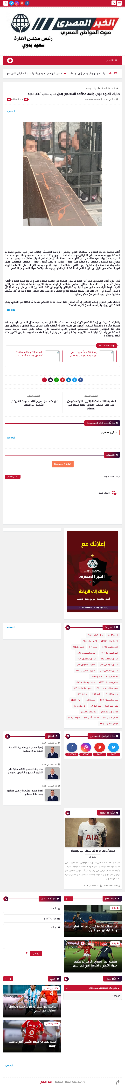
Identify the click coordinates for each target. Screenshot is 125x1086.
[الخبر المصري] (62, 30)
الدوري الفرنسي (109, 670)
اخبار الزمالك (109, 641)
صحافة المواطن (109, 700)
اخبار (113, 635)
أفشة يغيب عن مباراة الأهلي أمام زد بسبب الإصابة (32, 1043)
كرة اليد (95, 706)
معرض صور (110, 717)
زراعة (96, 694)
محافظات (89, 712)
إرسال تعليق (12, 477)
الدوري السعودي (86, 664)
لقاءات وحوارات (109, 712)
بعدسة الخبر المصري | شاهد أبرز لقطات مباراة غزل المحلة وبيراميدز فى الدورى (95, 963)
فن (75, 700)
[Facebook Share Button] (80, 379)
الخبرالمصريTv (109, 653)
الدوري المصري (85, 670)
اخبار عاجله (90, 641)
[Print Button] (44, 379)
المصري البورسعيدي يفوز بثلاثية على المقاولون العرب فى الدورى (56, 73)
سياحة (82, 694)
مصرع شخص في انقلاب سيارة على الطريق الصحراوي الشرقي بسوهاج (25, 771)
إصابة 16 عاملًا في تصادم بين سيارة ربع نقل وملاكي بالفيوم (83, 353)
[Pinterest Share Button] (68, 379)
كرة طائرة (79, 706)
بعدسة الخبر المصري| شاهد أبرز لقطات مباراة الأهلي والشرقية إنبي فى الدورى (94, 928)
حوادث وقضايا (91, 88)
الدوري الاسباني (86, 653)
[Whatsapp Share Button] (56, 379)
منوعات (74, 717)
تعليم (96, 676)
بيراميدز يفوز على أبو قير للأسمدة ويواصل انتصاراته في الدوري (32, 1008)
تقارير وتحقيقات (108, 682)
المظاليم (112, 676)
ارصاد (93, 647)
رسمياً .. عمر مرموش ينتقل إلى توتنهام (93, 850)
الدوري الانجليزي (86, 659)
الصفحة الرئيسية (108, 88)
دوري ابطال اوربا (83, 688)
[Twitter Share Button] (74, 379)
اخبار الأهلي (95, 635)
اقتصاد (78, 647)
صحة (90, 700)
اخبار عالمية (110, 647)
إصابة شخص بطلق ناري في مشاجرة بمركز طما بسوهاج (25, 792)
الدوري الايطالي (109, 664)
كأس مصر (111, 706)
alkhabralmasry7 (110, 885)
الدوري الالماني (109, 659)
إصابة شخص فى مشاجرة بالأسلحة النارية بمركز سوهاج (26, 749)
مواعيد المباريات (109, 723)
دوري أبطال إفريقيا (107, 688)
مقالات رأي (91, 717)
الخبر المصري (46, 1082)
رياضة (112, 694)
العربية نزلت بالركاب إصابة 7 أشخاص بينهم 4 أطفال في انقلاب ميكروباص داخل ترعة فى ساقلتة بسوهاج (28, 353)
